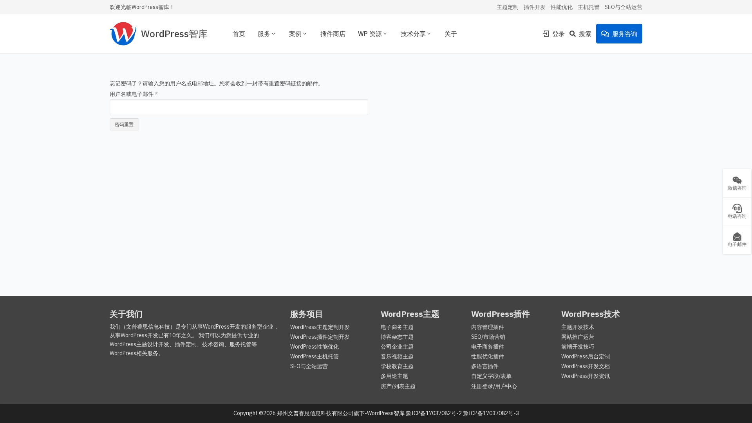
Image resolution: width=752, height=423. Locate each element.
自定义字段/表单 (491, 376)
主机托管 (589, 7)
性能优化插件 (487, 356)
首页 (239, 34)
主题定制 (508, 7)
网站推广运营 (577, 336)
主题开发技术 (577, 327)
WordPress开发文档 (585, 366)
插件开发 (535, 7)
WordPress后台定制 (585, 356)
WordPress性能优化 (314, 346)
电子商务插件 (487, 346)
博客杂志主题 (397, 336)
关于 (451, 34)
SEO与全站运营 (623, 7)
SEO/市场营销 (488, 336)
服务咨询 (624, 34)
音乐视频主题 (397, 356)
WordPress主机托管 (314, 356)
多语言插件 (485, 366)
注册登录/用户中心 (494, 386)
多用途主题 (394, 376)
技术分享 (413, 34)
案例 (295, 34)
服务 (264, 34)
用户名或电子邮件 (134, 94)
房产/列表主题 (398, 386)
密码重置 (124, 124)
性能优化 (562, 7)
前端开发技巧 (577, 346)
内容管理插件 (487, 327)
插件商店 (332, 34)
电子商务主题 (397, 327)
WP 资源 (370, 34)
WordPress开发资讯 (585, 376)
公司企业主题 (397, 346)
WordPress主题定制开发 (320, 327)
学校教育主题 (397, 366)
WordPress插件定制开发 (320, 336)
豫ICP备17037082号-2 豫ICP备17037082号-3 (462, 413)
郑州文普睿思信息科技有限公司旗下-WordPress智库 (341, 413)
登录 (558, 34)
